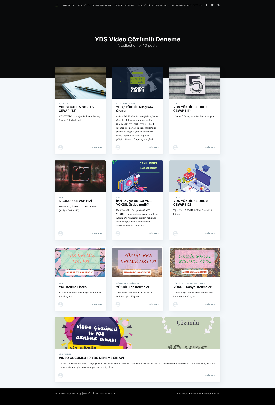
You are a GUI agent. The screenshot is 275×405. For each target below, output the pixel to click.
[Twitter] (213, 5)
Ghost (217, 393)
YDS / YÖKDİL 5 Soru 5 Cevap (153, 5)
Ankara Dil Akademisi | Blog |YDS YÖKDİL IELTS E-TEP (81, 393)
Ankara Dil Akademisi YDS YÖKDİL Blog (193, 5)
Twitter (207, 393)
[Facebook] (206, 5)
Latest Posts (182, 393)
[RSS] (218, 5)
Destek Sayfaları (124, 5)
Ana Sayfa (68, 5)
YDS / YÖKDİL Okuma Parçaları (94, 5)
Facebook (196, 393)
